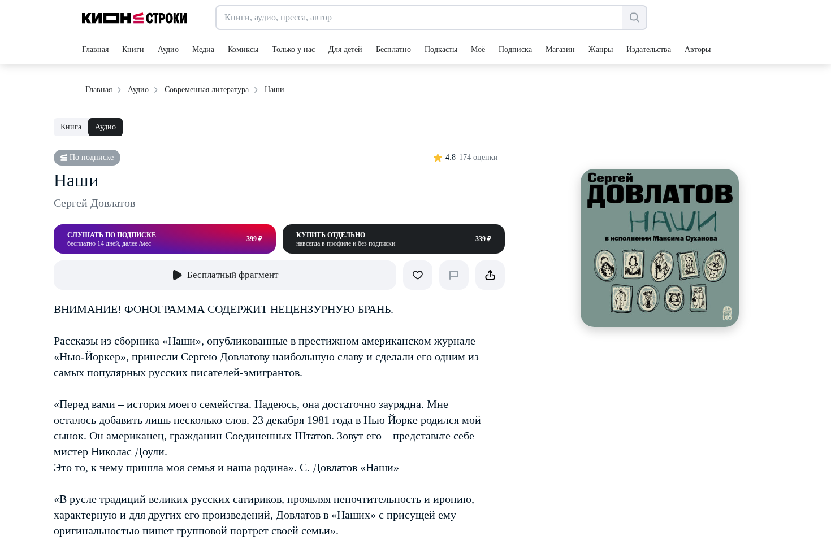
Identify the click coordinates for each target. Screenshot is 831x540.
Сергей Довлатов (94, 203)
